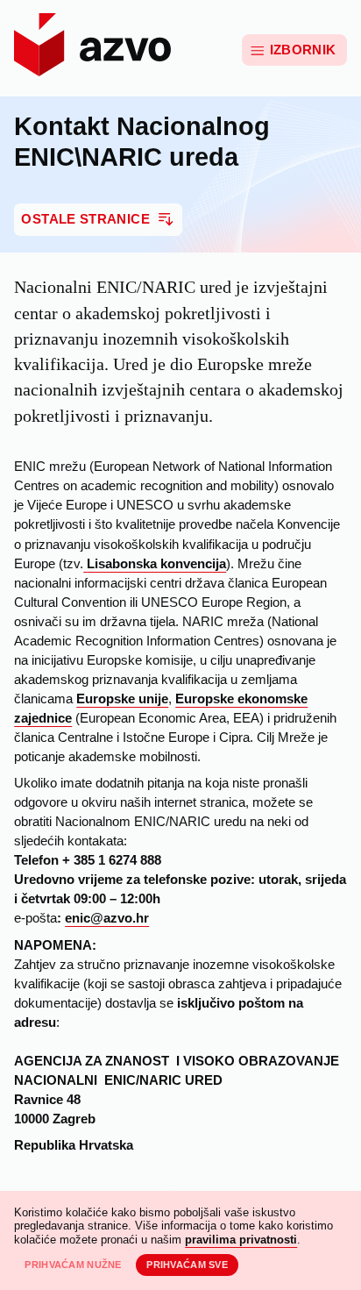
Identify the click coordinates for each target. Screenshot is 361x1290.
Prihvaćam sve (187, 1264)
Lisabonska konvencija (156, 564)
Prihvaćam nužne (73, 1264)
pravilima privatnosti (241, 1239)
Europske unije (122, 699)
